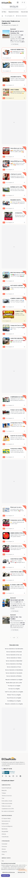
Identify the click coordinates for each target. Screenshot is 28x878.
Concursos (4, 846)
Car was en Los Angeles (14, 688)
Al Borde (4, 834)
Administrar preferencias (8, 872)
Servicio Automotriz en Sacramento (14, 673)
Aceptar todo (5, 875)
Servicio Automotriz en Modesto (14, 676)
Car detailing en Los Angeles (14, 700)
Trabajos (4, 793)
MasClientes (4, 828)
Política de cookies (6, 806)
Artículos (4, 849)
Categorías (4, 851)
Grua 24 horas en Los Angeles (14, 697)
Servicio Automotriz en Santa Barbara (14, 670)
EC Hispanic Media (6, 818)
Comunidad (4, 843)
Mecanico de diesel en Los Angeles (14, 679)
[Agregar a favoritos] (24, 58)
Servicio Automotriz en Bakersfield (14, 660)
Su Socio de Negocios (7, 826)
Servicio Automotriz (22, 15)
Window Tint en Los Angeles (14, 694)
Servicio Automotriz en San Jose (14, 654)
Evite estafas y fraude (7, 800)
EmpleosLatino (5, 823)
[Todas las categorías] (17, 2)
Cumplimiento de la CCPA (8, 808)
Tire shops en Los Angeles (14, 685)
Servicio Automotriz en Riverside (14, 651)
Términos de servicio (7, 795)
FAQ (3, 861)
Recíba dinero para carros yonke (14, 682)
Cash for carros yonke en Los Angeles (14, 691)
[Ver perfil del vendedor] (4, 50)
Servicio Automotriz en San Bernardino (14, 648)
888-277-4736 (7, 768)
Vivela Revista (5, 836)
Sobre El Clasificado (6, 787)
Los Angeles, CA (10, 15)
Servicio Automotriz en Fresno (14, 667)
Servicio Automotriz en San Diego (14, 663)
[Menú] (23, 2)
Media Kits (4, 790)
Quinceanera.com (6, 821)
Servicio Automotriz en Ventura (14, 657)
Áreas (3, 854)
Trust (3, 798)
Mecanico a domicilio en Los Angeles (14, 703)
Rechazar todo (21, 872)
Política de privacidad (7, 803)
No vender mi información (8, 811)
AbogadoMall (5, 831)
